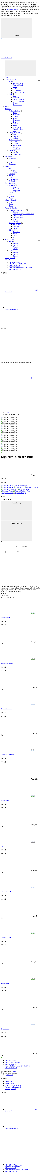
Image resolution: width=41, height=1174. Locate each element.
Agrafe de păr (17, 224)
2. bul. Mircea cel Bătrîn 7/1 (17, 264)
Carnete (15, 143)
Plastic (15, 172)
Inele (14, 237)
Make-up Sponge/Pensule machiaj (23, 214)
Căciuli (15, 88)
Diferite (15, 249)
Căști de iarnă (17, 90)
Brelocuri (16, 189)
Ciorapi (11, 192)
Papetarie (16, 245)
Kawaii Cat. (16, 1071)
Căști (10, 160)
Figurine (15, 247)
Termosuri (12, 174)
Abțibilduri (16, 149)
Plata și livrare (9, 1083)
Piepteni (15, 221)
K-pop (11, 250)
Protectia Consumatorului (13, 1085)
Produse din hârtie (14, 140)
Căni (10, 177)
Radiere (15, 118)
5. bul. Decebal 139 (15, 269)
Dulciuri (11, 204)
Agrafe (15, 125)
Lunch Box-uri (13, 179)
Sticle (10, 168)
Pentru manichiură (18, 217)
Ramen (11, 206)
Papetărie (8, 109)
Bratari (15, 233)
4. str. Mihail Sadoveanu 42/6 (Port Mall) (21, 267)
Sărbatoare (12, 151)
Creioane (15, 136)
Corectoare (16, 120)
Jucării (7, 107)
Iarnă (10, 81)
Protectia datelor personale (13, 1087)
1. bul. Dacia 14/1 (14, 262)
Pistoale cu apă (17, 105)
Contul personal (10, 258)
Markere (15, 138)
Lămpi (11, 162)
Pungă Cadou (17, 154)
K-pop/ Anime (9, 239)
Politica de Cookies (12, 10)
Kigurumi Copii (18, 85)
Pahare (11, 175)
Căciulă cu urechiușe (19, 92)
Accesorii (12, 185)
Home (7, 412)
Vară (10, 94)
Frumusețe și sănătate (11, 208)
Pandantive (16, 232)
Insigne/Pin (16, 191)
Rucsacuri (12, 198)
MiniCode (9, 1075)
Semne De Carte (18, 129)
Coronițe (15, 228)
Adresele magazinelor (11, 260)
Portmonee (12, 196)
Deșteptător (12, 164)
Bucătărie (8, 166)
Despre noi (8, 1081)
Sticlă (14, 170)
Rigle (14, 122)
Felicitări (15, 152)
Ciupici (15, 87)
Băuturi (11, 202)
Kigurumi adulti (18, 83)
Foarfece (15, 123)
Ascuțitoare (16, 114)
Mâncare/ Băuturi (10, 200)
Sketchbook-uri (17, 145)
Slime (14, 187)
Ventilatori (16, 97)
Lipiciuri (15, 116)
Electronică (8, 156)
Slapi (14, 96)
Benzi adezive (17, 127)
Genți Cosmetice (18, 215)
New (6, 77)
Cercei (15, 235)
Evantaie (15, 103)
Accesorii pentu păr (15, 223)
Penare (15, 113)
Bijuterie (11, 230)
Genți (10, 194)
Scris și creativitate (14, 132)
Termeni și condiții (10, 1089)
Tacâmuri (12, 181)
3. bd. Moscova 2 (14, 266)
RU (5, 273)
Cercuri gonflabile (18, 101)
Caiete (15, 142)
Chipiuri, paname (18, 99)
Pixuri (15, 134)
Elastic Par (16, 226)
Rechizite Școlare (14, 111)
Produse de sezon (10, 79)
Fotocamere (12, 158)
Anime (11, 241)
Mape (14, 131)
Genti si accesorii (10, 183)
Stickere (15, 147)
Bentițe (15, 219)
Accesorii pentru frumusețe (17, 210)
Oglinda (15, 212)
